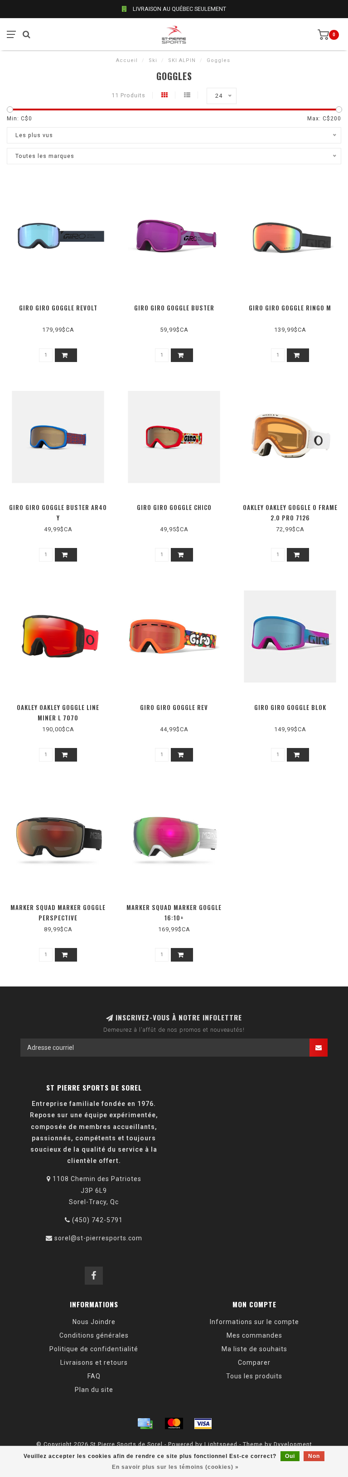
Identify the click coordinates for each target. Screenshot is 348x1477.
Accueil (127, 60)
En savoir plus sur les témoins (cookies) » (175, 1467)
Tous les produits (254, 1376)
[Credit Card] (145, 1423)
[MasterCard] (174, 1423)
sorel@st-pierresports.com (98, 1238)
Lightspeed (220, 1444)
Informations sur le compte (254, 1321)
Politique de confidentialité (93, 1349)
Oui (290, 1456)
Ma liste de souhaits (254, 1349)
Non (314, 1456)
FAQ (94, 1376)
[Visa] (203, 1423)
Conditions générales (94, 1335)
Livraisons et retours (94, 1362)
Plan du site (94, 1389)
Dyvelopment (293, 1444)
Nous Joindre (94, 1321)
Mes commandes (254, 1335)
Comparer (254, 1362)
